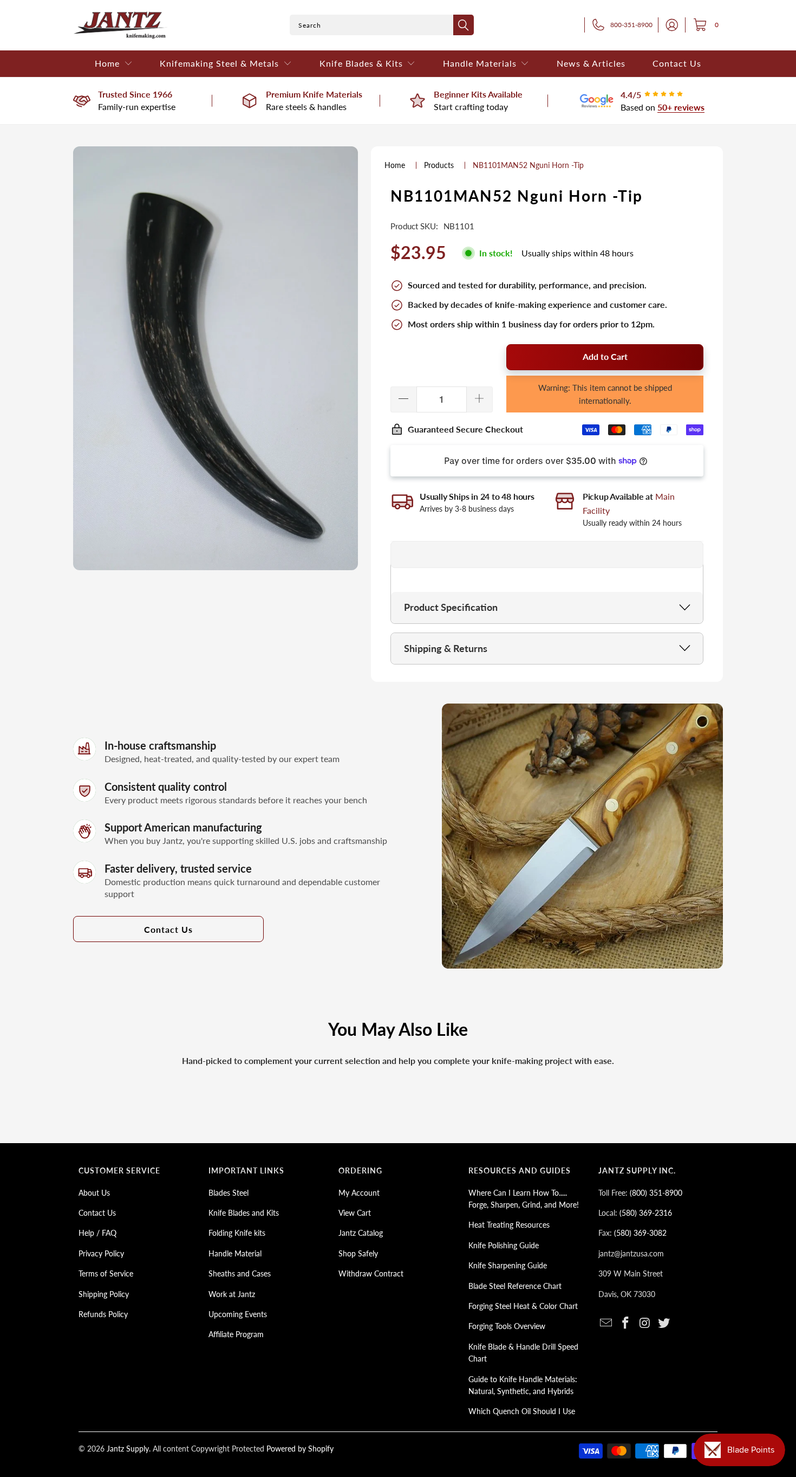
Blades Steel (228, 1192)
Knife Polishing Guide (503, 1245)
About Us (94, 1192)
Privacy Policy (101, 1253)
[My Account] (669, 25)
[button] (114, 63)
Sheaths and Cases (239, 1273)
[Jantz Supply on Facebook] (626, 1323)
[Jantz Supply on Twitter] (664, 1323)
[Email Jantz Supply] (606, 1323)
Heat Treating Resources (509, 1224)
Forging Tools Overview (506, 1326)
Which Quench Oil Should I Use (521, 1411)
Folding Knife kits (236, 1232)
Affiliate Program (236, 1334)
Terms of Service (106, 1273)
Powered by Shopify (300, 1448)
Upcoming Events (237, 1314)
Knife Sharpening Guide (507, 1265)
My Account (359, 1192)
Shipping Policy (104, 1294)
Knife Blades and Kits (243, 1212)
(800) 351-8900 (656, 1192)
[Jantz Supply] (120, 25)
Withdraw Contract (370, 1273)
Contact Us (168, 929)
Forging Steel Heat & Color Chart (523, 1306)
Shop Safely (358, 1253)
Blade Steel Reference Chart (515, 1286)
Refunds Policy (103, 1314)
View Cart (354, 1212)
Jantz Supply (128, 1448)
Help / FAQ (97, 1232)
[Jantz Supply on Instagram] (645, 1323)
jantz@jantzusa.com (631, 1253)
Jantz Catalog (360, 1232)
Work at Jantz (231, 1294)
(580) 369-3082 (640, 1232)
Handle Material (235, 1253)
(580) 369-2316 (645, 1212)
